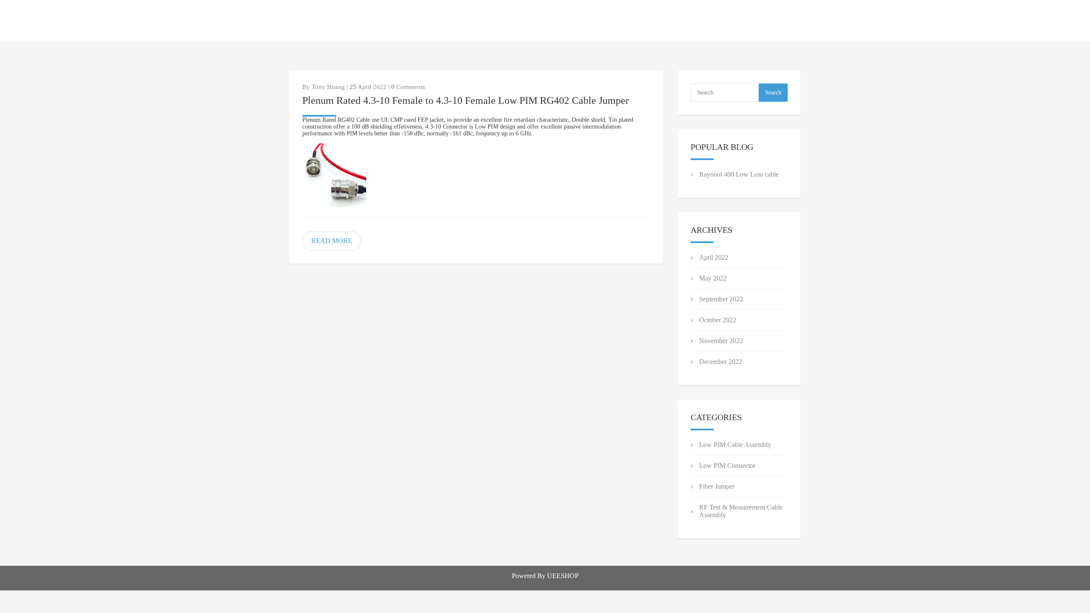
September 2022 (721, 299)
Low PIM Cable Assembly (735, 444)
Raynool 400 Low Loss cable (739, 174)
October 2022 (717, 320)
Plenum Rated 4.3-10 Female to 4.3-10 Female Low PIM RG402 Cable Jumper (465, 100)
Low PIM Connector (727, 465)
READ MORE (331, 240)
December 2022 (720, 361)
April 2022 (714, 257)
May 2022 (713, 278)
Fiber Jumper (716, 486)
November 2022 (721, 340)
